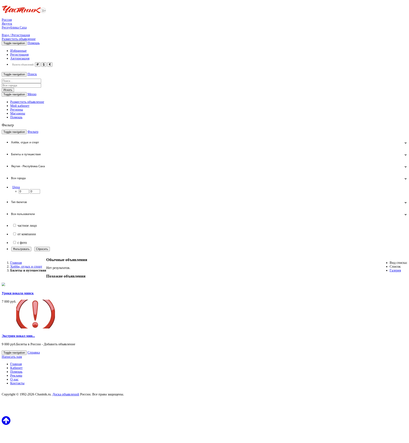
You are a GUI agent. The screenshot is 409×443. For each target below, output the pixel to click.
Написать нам (12, 357)
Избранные (18, 50)
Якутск (7, 23)
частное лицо (27, 225)
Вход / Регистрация (16, 35)
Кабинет (16, 368)
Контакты (17, 383)
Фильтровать (21, 249)
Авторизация (19, 58)
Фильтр (32, 132)
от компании (26, 234)
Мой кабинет (19, 105)
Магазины (17, 113)
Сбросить (42, 249)
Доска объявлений (65, 394)
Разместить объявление (19, 39)
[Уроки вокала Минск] (3, 285)
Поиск (32, 74)
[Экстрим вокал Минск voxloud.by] (35, 327)
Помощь (33, 43)
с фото (22, 242)
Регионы (16, 109)
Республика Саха (14, 27)
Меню (31, 94)
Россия (7, 20)
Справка (33, 352)
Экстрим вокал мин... (18, 336)
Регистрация (19, 54)
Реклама (16, 375)
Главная (16, 364)
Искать (7, 90)
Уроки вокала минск (18, 293)
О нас (14, 379)
